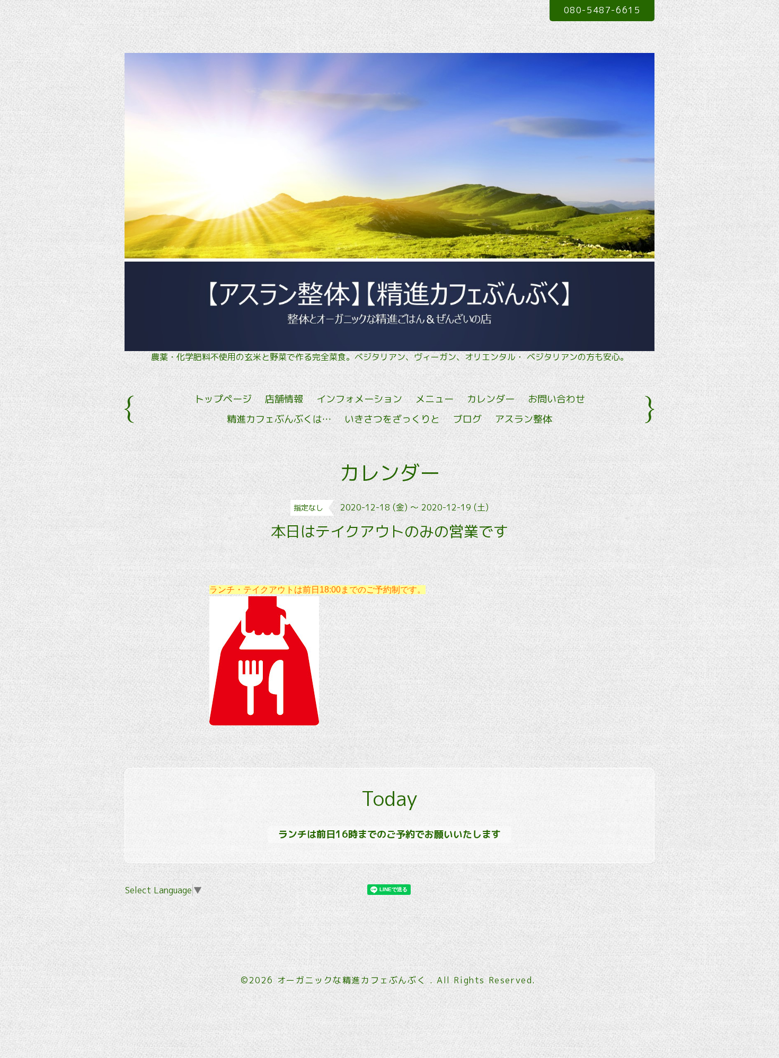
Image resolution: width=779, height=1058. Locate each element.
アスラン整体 (523, 419)
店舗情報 (284, 399)
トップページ (223, 399)
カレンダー (491, 399)
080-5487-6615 (602, 10)
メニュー (434, 399)
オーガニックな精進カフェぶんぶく (353, 980)
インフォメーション (359, 399)
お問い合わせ (556, 399)
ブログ (467, 419)
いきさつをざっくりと (392, 419)
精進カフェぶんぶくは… (279, 419)
